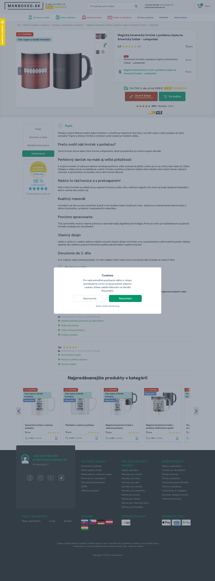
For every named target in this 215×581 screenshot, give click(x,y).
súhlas (101, 283)
